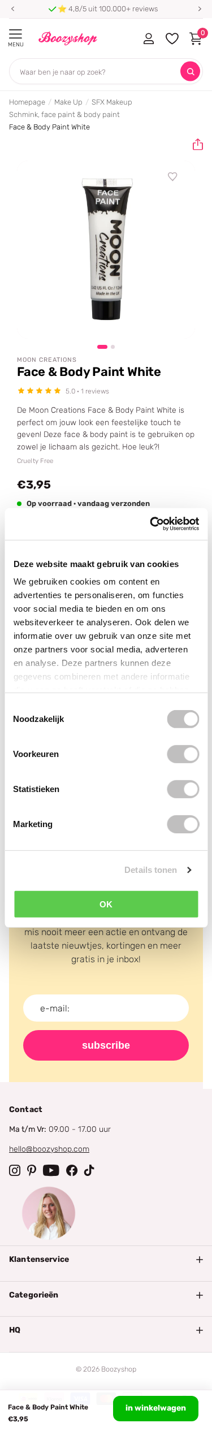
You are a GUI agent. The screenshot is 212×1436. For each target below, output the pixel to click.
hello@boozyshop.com (49, 1149)
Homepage (27, 102)
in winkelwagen (156, 1408)
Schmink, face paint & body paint (64, 114)
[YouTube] (51, 1170)
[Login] (148, 38)
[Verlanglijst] (173, 177)
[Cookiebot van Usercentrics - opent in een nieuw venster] (151, 524)
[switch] (183, 754)
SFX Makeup (112, 102)
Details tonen (150, 870)
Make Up (68, 102)
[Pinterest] (31, 1170)
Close (106, 1259)
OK (106, 904)
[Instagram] (14, 1170)
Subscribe (106, 1045)
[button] (12, 9)
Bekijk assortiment (15, 34)
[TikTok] (89, 1170)
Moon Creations (47, 360)
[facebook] (71, 1170)
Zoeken (190, 71)
